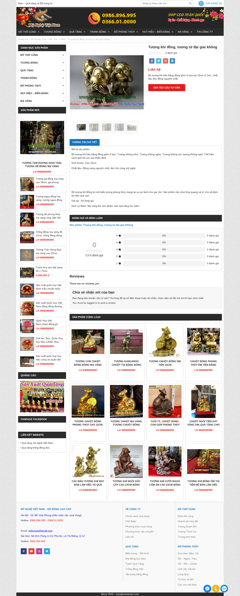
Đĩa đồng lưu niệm (135, 558)
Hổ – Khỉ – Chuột (187, 563)
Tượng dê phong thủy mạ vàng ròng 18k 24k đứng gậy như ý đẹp (48, 216)
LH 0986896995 (42, 171)
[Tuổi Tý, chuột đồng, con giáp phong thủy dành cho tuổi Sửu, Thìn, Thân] (164, 401)
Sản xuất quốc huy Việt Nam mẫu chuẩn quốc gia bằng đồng (48, 287)
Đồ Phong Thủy (124, 31)
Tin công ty (205, 31)
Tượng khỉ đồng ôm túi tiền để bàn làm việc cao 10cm (203, 483)
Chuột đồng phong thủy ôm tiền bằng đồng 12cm (203, 363)
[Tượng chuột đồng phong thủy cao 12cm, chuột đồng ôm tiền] (88, 401)
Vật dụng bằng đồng (136, 574)
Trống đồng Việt (134, 569)
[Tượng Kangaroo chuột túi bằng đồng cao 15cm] (126, 341)
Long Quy (183, 574)
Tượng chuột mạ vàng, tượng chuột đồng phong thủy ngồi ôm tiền (126, 423)
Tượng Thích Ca (187, 531)
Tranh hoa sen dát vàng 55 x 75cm (49, 269)
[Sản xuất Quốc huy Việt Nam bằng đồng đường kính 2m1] (27, 308)
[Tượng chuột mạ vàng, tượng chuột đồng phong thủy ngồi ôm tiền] (126, 401)
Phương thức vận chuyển (139, 531)
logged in (92, 302)
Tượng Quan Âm (187, 526)
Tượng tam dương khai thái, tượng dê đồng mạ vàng (42, 165)
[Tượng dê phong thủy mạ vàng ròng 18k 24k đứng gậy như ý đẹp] (27, 220)
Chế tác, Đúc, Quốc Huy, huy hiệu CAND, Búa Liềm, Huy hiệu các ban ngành (49, 340)
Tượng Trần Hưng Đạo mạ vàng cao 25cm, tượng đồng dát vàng (48, 251)
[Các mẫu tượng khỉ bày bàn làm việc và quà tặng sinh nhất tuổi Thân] (88, 461)
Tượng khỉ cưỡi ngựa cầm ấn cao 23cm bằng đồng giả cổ (165, 483)
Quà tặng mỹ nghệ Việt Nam (37, 443)
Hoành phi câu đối (188, 521)
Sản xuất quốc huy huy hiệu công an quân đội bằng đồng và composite (49, 358)
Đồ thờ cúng (27, 31)
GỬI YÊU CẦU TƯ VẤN (166, 87)
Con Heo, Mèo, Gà (188, 553)
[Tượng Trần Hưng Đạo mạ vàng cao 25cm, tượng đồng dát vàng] (27, 255)
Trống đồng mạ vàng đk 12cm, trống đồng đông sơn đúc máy (49, 234)
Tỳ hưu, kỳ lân (186, 579)
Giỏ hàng (212, 3)
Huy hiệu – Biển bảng (156, 31)
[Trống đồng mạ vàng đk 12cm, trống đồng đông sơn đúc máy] (27, 238)
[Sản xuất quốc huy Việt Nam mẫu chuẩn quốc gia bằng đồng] (27, 291)
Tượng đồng (52, 31)
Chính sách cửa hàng (137, 516)
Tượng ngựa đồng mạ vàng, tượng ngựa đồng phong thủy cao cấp (49, 198)
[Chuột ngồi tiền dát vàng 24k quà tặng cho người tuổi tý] (203, 401)
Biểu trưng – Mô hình (137, 553)
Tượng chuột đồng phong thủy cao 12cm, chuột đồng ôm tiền (88, 423)
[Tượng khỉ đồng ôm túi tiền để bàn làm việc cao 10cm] (203, 461)
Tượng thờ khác (187, 536)
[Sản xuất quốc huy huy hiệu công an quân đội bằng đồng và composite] (27, 362)
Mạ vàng (183, 31)
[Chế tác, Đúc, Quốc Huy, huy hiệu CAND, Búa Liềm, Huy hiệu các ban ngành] (27, 344)
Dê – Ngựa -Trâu (187, 558)
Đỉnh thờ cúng (185, 516)
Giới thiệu (130, 521)
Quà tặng (75, 31)
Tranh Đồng (98, 31)
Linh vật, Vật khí (187, 569)
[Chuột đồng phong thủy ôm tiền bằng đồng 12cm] (203, 341)
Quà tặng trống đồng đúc (35, 447)
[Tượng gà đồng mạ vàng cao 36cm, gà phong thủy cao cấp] (27, 184)
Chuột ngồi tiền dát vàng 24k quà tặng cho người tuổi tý (203, 423)
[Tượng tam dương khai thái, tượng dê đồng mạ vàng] (42, 138)
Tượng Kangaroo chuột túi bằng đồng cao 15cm (126, 363)
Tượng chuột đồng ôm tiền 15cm (165, 363)
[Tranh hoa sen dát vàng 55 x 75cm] (27, 273)
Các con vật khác (187, 584)
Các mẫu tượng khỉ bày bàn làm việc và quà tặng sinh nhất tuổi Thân (88, 483)
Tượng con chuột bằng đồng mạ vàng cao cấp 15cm (88, 363)
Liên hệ (129, 536)
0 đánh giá (171, 52)
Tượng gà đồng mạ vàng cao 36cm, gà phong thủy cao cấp (50, 180)
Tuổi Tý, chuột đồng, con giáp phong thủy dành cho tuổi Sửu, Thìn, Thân (165, 423)
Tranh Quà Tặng (134, 563)
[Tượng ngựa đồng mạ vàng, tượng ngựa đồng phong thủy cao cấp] (27, 202)
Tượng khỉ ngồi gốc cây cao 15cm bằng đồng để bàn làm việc (126, 483)
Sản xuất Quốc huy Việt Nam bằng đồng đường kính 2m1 (49, 305)
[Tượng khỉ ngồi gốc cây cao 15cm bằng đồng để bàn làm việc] (126, 461)
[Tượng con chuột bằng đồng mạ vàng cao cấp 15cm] (88, 341)
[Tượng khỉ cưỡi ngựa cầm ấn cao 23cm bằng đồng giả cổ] (164, 461)
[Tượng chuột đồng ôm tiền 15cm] (164, 341)
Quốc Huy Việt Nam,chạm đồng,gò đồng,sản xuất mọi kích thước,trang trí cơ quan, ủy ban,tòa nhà (49, 322)
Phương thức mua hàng (138, 526)
